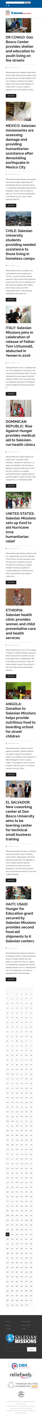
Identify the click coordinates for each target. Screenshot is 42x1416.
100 (26, 1064)
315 (22, 1234)
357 (22, 1267)
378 (8, 1286)
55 (12, 1031)
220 (26, 1159)
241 (12, 1178)
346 (26, 1258)
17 (31, 998)
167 (31, 1116)
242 (17, 1178)
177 (22, 1126)
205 (12, 1149)
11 (31, 994)
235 (12, 1173)
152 (17, 1107)
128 (17, 1088)
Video (24, 1329)
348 (7, 1262)
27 (21, 1008)
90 (7, 1060)
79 (12, 1050)
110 (17, 1074)
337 (12, 1253)
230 (17, 1168)
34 (26, 1013)
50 (17, 1027)
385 (12, 1291)
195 (22, 1140)
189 (22, 1135)
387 (22, 1291)
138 (8, 1097)
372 (8, 1281)
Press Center (26, 1321)
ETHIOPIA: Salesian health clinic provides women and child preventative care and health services (21, 624)
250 (26, 1182)
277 (12, 1206)
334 (26, 1248)
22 (26, 1003)
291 (22, 1215)
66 (7, 1041)
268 (26, 1196)
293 (31, 1215)
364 (26, 1272)
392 (17, 1295)
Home (8, 1321)
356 (17, 1267)
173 (31, 1121)
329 (31, 1243)
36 (7, 1017)
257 (31, 1187)
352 (26, 1262)
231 (22, 1168)
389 (31, 1291)
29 (31, 1008)
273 (22, 1201)
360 (8, 1272)
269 (31, 1196)
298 (26, 1220)
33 (21, 1013)
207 (22, 1149)
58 (26, 1031)
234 (8, 1173)
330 (8, 1248)
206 (17, 1149)
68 (17, 1041)
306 (8, 1229)
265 (12, 1196)
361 (12, 1272)
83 (31, 1050)
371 (31, 1276)
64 (26, 1036)
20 (17, 1003)
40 (26, 1017)
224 (17, 1163)
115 (12, 1079)
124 (26, 1083)
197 (31, 1140)
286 (26, 1211)
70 (26, 1041)
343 (12, 1258)
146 (17, 1102)
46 (26, 1022)
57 (21, 1031)
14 (17, 998)
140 (17, 1097)
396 (8, 1300)
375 (22, 1281)
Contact (8, 1329)
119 (31, 1079)
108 (7, 1074)
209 (31, 1149)
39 (21, 1017)
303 (22, 1225)
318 (8, 1239)
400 (26, 1300)
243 (22, 1178)
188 (17, 1135)
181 (12, 1130)
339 (22, 1253)
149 (31, 1102)
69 (21, 1041)
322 (26, 1239)
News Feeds (26, 1325)
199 (12, 1145)
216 (8, 1159)
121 (12, 1083)
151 (12, 1107)
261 (22, 1192)
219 (22, 1159)
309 (22, 1229)
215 (31, 1154)
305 (31, 1225)
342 (8, 1258)
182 (17, 1130)
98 (17, 1064)
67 (12, 1041)
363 (22, 1272)
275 (31, 1201)
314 (17, 1234)
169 (12, 1121)
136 (26, 1093)
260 (17, 1192)
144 (7, 1102)
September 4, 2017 (13, 743)
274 (26, 1201)
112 (26, 1074)
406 (26, 1305)
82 (26, 1050)
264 (7, 1196)
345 (22, 1258)
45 (21, 1022)
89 (31, 1055)
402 (7, 1305)
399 (22, 1300)
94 (26, 1060)
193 (12, 1140)
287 (31, 1211)
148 (26, 1102)
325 (12, 1243)
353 (31, 1262)
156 (8, 1112)
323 (31, 1239)
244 (26, 1178)
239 (31, 1173)
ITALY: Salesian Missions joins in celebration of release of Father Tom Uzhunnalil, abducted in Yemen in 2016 (20, 342)
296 (17, 1220)
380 (17, 1286)
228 (7, 1168)
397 (12, 1300)
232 (26, 1168)
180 (7, 1130)
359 (31, 1267)
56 (17, 1031)
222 (8, 1163)
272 (17, 1201)
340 (26, 1253)
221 (31, 1159)
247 (12, 1182)
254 (17, 1187)
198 (8, 1145)
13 (12, 998)
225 (22, 1163)
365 (31, 1272)
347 (31, 1258)
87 (21, 1055)
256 (26, 1187)
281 (31, 1206)
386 (17, 1291)
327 (22, 1243)
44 (17, 1022)
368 (17, 1276)
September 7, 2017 (13, 645)
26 (17, 1008)
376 (26, 1281)
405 (21, 1305)
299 (31, 1220)
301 (12, 1225)
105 (22, 1069)
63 (21, 1036)
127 (12, 1088)
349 (12, 1262)
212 (17, 1154)
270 (8, 1201)
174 (8, 1126)
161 (31, 1112)
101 (31, 1064)
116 (17, 1079)
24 (7, 1008)
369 (22, 1276)
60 (7, 1036)
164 (17, 1116)
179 (31, 1126)
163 (12, 1116)
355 (12, 1267)
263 (31, 1192)
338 (17, 1253)
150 (8, 1107)
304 (26, 1225)
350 (17, 1262)
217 (12, 1159)
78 (7, 1050)
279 (22, 1206)
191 (31, 1135)
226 (26, 1163)
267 (22, 1196)
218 (17, 1159)
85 (12, 1055)
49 (12, 1027)
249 (21, 1182)
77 (31, 1046)
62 (17, 1036)
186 (8, 1135)
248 (17, 1182)
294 (7, 1220)
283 (12, 1211)
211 (12, 1154)
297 (22, 1220)
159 (22, 1112)
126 (8, 1088)
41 (31, 1017)
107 (31, 1069)
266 (17, 1196)
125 (31, 1083)
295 (12, 1220)
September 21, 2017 (14, 67)
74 (17, 1046)
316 (26, 1234)
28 (26, 1008)
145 (12, 1102)
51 (21, 1027)
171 (22, 1121)
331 (12, 1248)
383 (31, 1286)
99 (21, 1064)
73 (12, 1046)
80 (17, 1050)
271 (12, 1201)
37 (12, 1017)
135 (22, 1093)
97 (12, 1064)
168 (8, 1121)
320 (17, 1239)
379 (12, 1286)
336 (8, 1253)
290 (17, 1215)
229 (12, 1168)
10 (26, 994)
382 (26, 1286)
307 (12, 1229)
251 (31, 1182)
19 (12, 1003)
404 (17, 1305)
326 (17, 1243)
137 (31, 1093)
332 (17, 1248)
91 (12, 1060)
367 (12, 1276)
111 (22, 1074)
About (8, 1325)
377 (31, 1281)
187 (12, 1135)
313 (12, 1234)
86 (17, 1055)
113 (31, 1074)
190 (26, 1135)
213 (22, 1154)
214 (26, 1154)
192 (8, 1140)
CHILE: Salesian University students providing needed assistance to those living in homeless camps (21, 245)
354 (8, 1267)
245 (31, 1178)
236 (17, 1173)
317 (31, 1234)
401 (31, 1300)
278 (17, 1206)
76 (26, 1046)
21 (21, 1003)
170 (17, 1121)
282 (7, 1211)
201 (22, 1145)
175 (12, 1126)
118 (26, 1079)
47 (31, 1022)
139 (12, 1097)
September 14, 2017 (14, 265)
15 (21, 998)
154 (26, 1107)
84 (7, 1055)
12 (7, 998)
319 (12, 1239)
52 (26, 1027)
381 (22, 1286)
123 (22, 1083)
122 (17, 1083)
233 (31, 1168)
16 (26, 998)
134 (17, 1093)
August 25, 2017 (13, 948)
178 (26, 1126)
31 (12, 1013)
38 (17, 1017)
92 (17, 1060)
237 (22, 1173)
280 (26, 1206)
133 (12, 1093)
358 (26, 1267)
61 (12, 1036)
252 (8, 1187)
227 (31, 1163)
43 (12, 1022)
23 (31, 1003)
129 (22, 1088)
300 (7, 1225)
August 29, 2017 (13, 846)
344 (17, 1258)
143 (31, 1097)
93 (21, 1060)
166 (26, 1116)
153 (22, 1107)
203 (31, 1145)
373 (12, 1281)
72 (7, 1046)
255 (22, 1187)
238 (26, 1173)
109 (12, 1074)
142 (26, 1097)
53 (31, 1027)
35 (31, 1013)
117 (22, 1079)
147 (22, 1102)
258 (8, 1192)
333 (22, 1248)
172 (26, 1121)
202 (26, 1145)
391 (12, 1295)
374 (17, 1281)
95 (31, 1060)
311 (31, 1229)
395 (31, 1295)
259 (12, 1192)
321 (22, 1239)
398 (17, 1300)
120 (8, 1083)
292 (26, 1215)
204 (7, 1149)
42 (7, 1022)
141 (22, 1097)
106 (26, 1069)
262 (26, 1192)
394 (26, 1295)
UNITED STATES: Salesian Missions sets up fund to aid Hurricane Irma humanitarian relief (21, 527)
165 (22, 1116)
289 (12, 1215)
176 (17, 1126)
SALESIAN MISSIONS (28, 1401)
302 (17, 1225)
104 (17, 1069)
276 (8, 1206)
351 (22, 1262)
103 (12, 1069)
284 (17, 1211)
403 (12, 1305)
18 (7, 1003)
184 (26, 1130)
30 (7, 1013)
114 (8, 1079)
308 (17, 1229)
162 (8, 1116)
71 (31, 1041)
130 (26, 1088)
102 (8, 1069)
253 (12, 1187)
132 (8, 1093)
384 (7, 1291)
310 (26, 1229)
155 (31, 1107)
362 (17, 1272)
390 (8, 1295)
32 (17, 1013)
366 (8, 1276)
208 (26, 1149)
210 (8, 1154)
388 (26, 1291)
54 (7, 1031)
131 (31, 1088)
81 (21, 1050)
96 (7, 1064)
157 (12, 1112)
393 (22, 1295)
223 (12, 1163)
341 (31, 1253)
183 (22, 1130)
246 (7, 1182)
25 (12, 1008)
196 (26, 1140)
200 (17, 1145)
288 (7, 1215)
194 (17, 1140)
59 (31, 1031)
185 (31, 1130)
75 (21, 1046)
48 (7, 1027)
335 (31, 1248)
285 (22, 1211)
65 (31, 1036)
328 (26, 1243)
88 (26, 1055)
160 (26, 1112)
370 (26, 1276)
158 (17, 1112)
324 (8, 1243)
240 (7, 1178)
